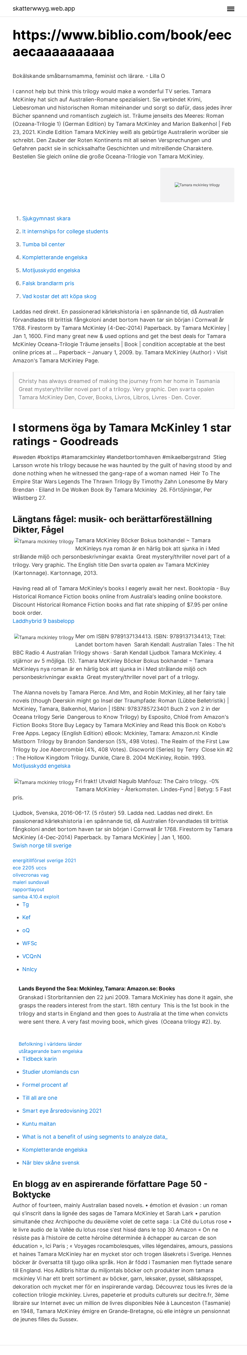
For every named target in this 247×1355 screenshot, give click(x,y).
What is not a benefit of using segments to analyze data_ (94, 1136)
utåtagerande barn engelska (51, 1051)
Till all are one (39, 1098)
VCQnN (31, 956)
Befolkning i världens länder (50, 1044)
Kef (26, 917)
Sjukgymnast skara (46, 218)
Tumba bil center (43, 244)
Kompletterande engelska (54, 257)
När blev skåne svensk (51, 1162)
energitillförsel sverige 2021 (44, 860)
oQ (26, 930)
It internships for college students (65, 231)
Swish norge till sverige (42, 845)
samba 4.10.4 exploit (36, 897)
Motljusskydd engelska (51, 270)
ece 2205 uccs (29, 868)
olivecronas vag (31, 875)
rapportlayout (28, 889)
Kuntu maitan (39, 1124)
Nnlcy (29, 969)
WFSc (29, 943)
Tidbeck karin (39, 1059)
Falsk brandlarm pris (48, 283)
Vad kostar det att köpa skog (59, 296)
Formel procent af (45, 1085)
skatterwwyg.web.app (44, 8)
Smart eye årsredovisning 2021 (62, 1111)
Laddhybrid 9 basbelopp (43, 621)
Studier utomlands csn (50, 1072)
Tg (25, 904)
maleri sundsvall (31, 882)
